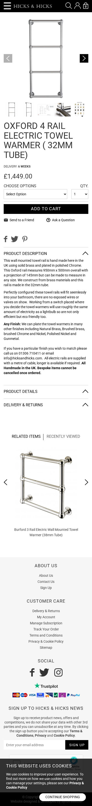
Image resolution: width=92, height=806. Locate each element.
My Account (46, 617)
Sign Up (46, 588)
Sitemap (46, 647)
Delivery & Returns (46, 611)
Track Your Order (46, 629)
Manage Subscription (46, 623)
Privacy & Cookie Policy (46, 641)
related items (26, 436)
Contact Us (46, 582)
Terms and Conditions (46, 635)
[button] (69, 5)
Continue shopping (62, 797)
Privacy (40, 735)
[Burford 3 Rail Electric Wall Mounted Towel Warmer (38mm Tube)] (46, 485)
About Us (46, 575)
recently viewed (63, 436)
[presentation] (5, 482)
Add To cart (46, 208)
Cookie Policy (64, 735)
